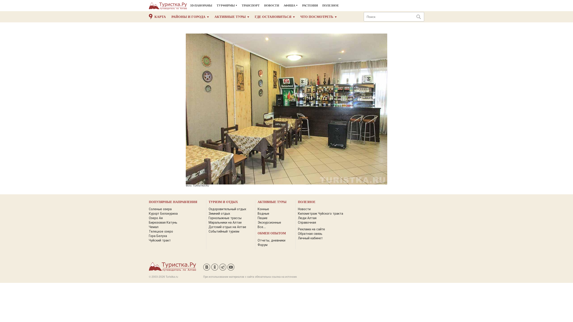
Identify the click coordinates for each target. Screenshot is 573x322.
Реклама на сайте (311, 229)
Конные (263, 209)
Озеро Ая (156, 218)
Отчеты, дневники (271, 240)
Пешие (262, 218)
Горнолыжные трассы (225, 218)
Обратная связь (310, 233)
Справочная (307, 222)
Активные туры (230, 17)
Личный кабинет (310, 238)
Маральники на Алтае (225, 222)
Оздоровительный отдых (227, 209)
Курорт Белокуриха (163, 213)
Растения (310, 5)
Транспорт (251, 5)
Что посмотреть (316, 17)
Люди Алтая (307, 218)
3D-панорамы (201, 5)
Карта (160, 17)
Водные (263, 213)
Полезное (330, 5)
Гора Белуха (158, 235)
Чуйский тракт (160, 240)
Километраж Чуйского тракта (320, 213)
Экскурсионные (269, 222)
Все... (262, 227)
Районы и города (188, 17)
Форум (262, 244)
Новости (271, 5)
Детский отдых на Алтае (227, 227)
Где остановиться (273, 17)
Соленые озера (160, 209)
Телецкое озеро (161, 231)
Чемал (153, 227)
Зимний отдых (219, 213)
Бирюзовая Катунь (163, 222)
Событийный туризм (224, 231)
